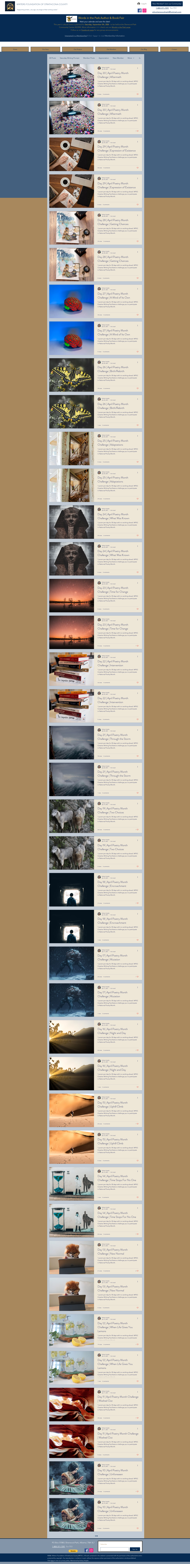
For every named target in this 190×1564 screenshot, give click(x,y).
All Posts (52, 58)
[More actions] (138, 68)
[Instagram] (144, 10)
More (130, 58)
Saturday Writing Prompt (69, 58)
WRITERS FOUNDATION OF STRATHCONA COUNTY (42, 4)
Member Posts (89, 58)
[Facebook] (140, 10)
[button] (140, 58)
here (95, 36)
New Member (118, 58)
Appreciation (104, 58)
